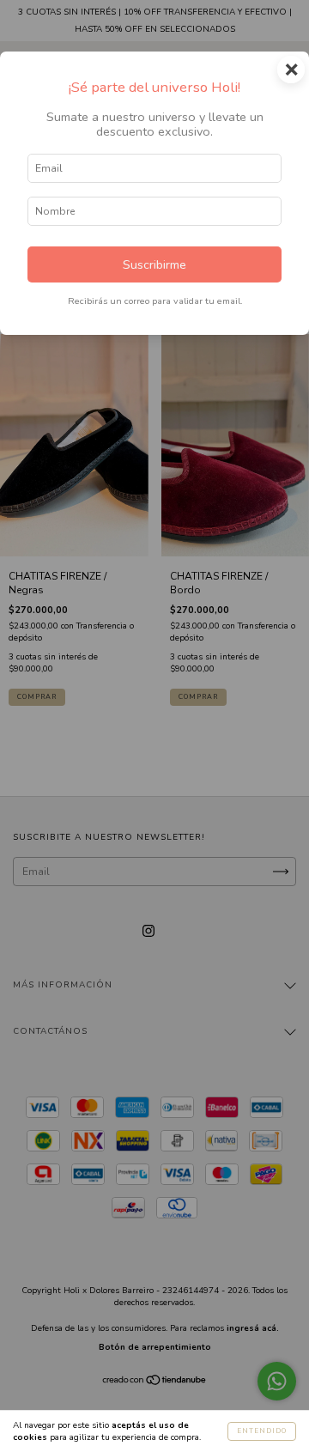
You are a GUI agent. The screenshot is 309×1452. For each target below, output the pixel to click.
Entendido (262, 1431)
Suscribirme (154, 264)
